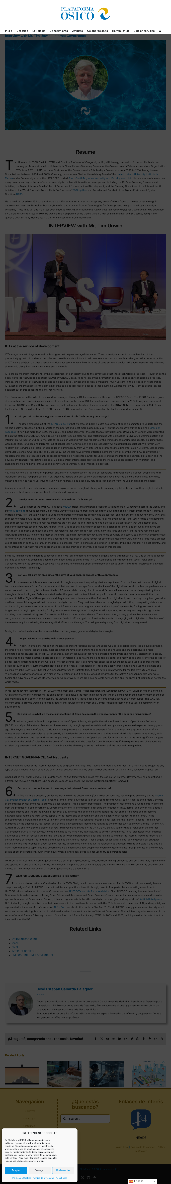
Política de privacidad (43, 1178)
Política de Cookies (21, 1178)
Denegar (39, 1170)
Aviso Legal (61, 1178)
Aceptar (16, 1170)
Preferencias (63, 1170)
